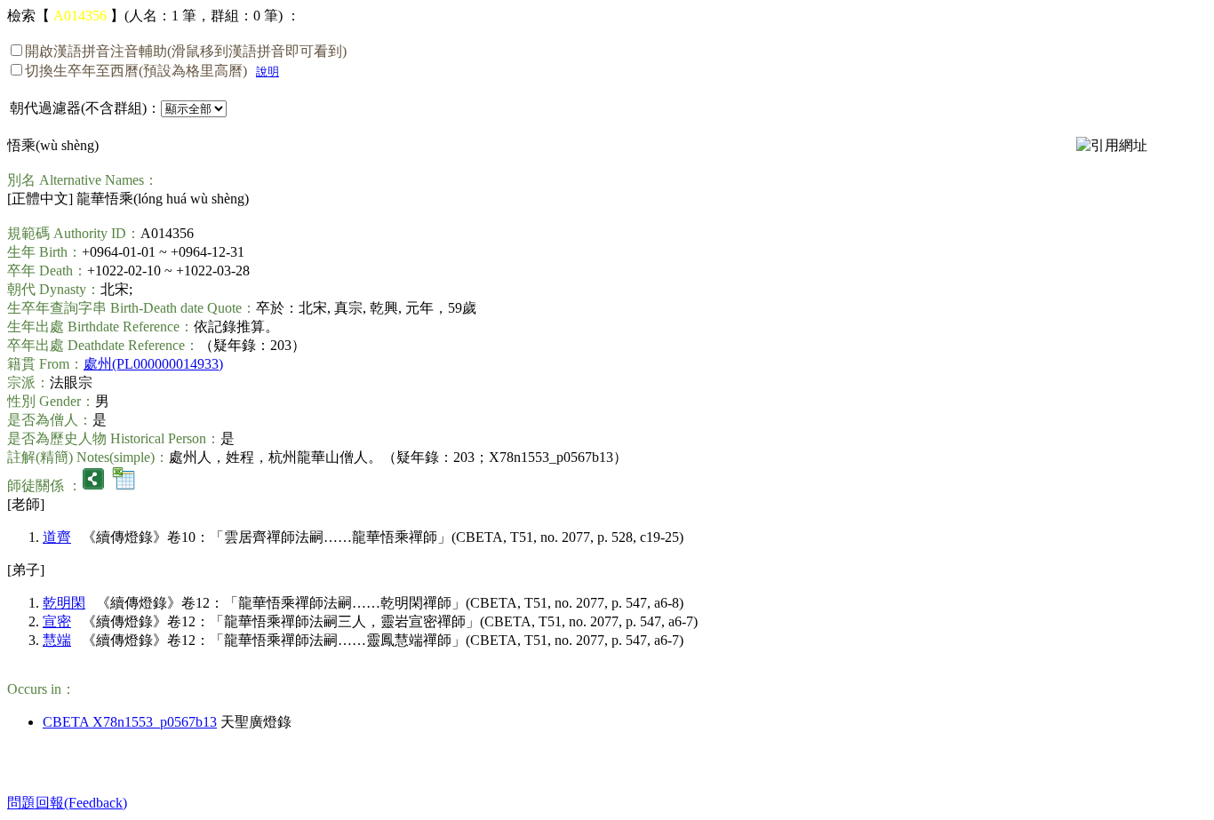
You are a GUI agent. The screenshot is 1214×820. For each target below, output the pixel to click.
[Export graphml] (93, 485)
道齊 (57, 537)
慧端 (57, 640)
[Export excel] (123, 485)
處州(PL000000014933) (153, 363)
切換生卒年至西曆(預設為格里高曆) (136, 70)
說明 (267, 71)
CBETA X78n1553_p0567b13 (130, 721)
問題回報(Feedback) (67, 802)
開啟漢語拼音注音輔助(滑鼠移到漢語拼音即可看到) (186, 51)
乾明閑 (64, 602)
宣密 (57, 621)
